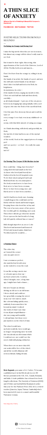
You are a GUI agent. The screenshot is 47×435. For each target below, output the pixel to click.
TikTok (30, 27)
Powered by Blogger (25, 424)
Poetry (15, 404)
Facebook (9, 27)
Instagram (20, 27)
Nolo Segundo (8, 404)
